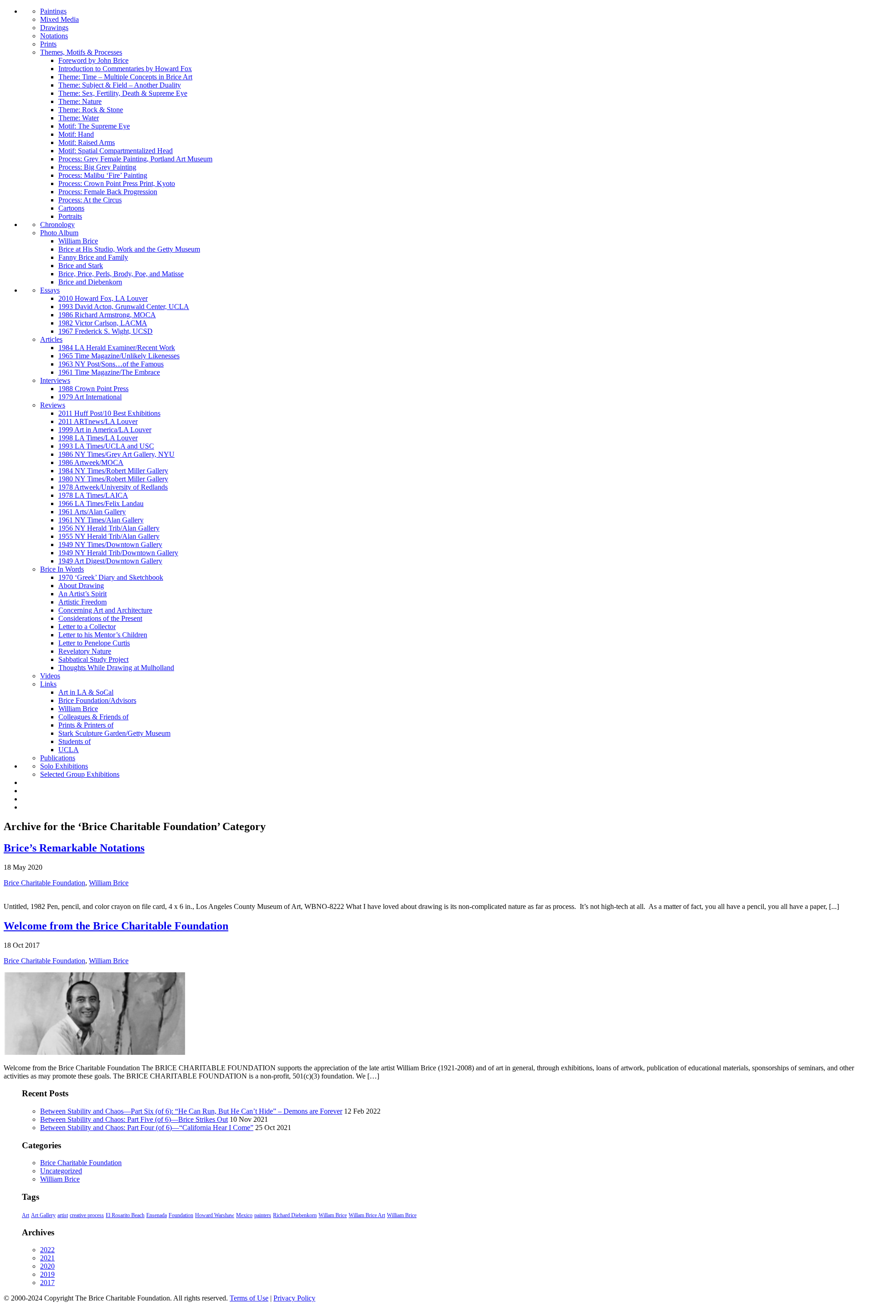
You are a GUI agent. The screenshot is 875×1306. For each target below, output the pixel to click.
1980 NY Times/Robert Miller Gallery (113, 479)
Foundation (181, 1215)
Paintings (53, 11)
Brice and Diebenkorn (90, 282)
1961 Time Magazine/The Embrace (109, 372)
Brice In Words (62, 569)
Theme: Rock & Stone (90, 110)
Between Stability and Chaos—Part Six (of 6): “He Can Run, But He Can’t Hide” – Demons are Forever (191, 1111)
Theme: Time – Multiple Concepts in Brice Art (125, 77)
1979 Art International (90, 397)
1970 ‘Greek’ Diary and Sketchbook (110, 577)
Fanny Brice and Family (93, 257)
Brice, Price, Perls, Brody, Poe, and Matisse (121, 274)
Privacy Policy (294, 1298)
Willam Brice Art (367, 1215)
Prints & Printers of (85, 725)
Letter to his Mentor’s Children (102, 635)
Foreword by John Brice (93, 60)
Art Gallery (43, 1215)
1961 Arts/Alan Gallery (92, 512)
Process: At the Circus (90, 200)
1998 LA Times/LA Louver (98, 438)
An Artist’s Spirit (82, 594)
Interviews (55, 380)
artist (62, 1215)
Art (25, 1215)
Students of (74, 741)
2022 (47, 1250)
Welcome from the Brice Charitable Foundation (116, 926)
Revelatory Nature (84, 651)
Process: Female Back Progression (107, 192)
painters (262, 1215)
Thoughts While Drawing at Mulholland (116, 667)
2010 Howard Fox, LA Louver (103, 298)
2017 (47, 1282)
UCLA (68, 750)
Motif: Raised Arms (86, 142)
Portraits (70, 216)
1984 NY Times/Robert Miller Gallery (113, 471)
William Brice (78, 241)
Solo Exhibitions (64, 766)
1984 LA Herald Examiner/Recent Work (116, 347)
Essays (50, 290)
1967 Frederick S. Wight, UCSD (105, 331)
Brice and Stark (80, 265)
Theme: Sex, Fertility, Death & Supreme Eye (122, 93)
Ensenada (156, 1215)
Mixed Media (59, 19)
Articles (51, 339)
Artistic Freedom (82, 602)
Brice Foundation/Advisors (97, 700)
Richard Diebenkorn (295, 1215)
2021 (47, 1258)
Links (48, 684)
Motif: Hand (76, 134)
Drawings (54, 27)
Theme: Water (78, 118)
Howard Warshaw (214, 1215)
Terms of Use (249, 1298)
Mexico (244, 1215)
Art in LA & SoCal (85, 692)
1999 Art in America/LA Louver (104, 430)
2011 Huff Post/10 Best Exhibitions (109, 413)
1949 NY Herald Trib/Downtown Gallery (118, 553)
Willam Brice (333, 1215)
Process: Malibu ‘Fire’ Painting (102, 175)
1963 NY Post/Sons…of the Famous (111, 364)
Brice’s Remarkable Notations (74, 848)
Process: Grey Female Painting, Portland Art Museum (135, 159)
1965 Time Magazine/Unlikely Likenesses (119, 356)
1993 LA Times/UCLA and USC (106, 446)
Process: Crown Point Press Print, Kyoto (116, 183)
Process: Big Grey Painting (97, 167)
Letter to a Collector (87, 626)
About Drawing (81, 585)
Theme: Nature (80, 101)
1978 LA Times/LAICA (93, 495)
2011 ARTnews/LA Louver (98, 421)
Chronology (57, 224)
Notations (54, 36)
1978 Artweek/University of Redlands (113, 487)
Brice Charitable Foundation (44, 883)
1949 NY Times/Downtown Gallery (110, 544)
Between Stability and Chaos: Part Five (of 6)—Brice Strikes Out (134, 1119)
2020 (47, 1266)
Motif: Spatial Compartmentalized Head (115, 151)
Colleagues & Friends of (93, 717)
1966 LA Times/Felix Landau (101, 503)
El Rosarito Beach (125, 1215)
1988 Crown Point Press (93, 388)
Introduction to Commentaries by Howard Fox (125, 68)
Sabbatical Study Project (93, 659)
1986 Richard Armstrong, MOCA (107, 315)
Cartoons (71, 208)
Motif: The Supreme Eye (94, 126)
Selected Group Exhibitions (79, 774)
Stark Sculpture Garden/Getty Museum (114, 733)
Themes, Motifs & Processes (81, 52)
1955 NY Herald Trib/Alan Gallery (109, 536)
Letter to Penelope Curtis (94, 643)
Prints (48, 44)
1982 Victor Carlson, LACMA (102, 323)
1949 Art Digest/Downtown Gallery (110, 561)
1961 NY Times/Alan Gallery (101, 520)
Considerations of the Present (100, 618)
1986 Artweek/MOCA (91, 462)
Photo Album (59, 233)
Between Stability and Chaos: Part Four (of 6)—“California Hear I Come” (146, 1127)
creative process (87, 1215)
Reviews (52, 405)
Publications (57, 758)
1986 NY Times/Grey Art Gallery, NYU (116, 454)
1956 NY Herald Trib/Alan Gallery (109, 528)
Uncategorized (61, 1171)
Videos (50, 676)
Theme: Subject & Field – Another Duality (119, 85)
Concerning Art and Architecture (105, 610)
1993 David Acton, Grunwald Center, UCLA (123, 306)
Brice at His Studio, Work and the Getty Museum (129, 249)
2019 (47, 1274)
